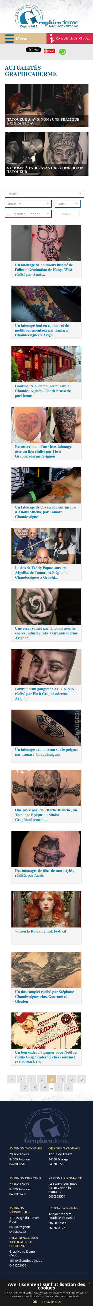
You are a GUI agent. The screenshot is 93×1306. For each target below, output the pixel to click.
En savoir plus (51, 1302)
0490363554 (56, 1196)
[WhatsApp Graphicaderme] (62, 51)
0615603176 (56, 1228)
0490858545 (17, 1164)
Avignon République (20, 1210)
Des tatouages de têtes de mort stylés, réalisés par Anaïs (44, 873)
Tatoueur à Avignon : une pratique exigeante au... (43, 121)
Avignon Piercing (25, 1178)
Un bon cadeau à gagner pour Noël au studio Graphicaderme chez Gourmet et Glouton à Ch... (46, 1056)
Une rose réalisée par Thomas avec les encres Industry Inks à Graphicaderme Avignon (46, 632)
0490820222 (17, 1231)
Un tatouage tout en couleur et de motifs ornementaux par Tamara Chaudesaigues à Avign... (42, 330)
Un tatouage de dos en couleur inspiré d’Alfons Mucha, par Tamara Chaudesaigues (45, 511)
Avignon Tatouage (25, 1148)
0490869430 (17, 1194)
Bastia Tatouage (63, 1208)
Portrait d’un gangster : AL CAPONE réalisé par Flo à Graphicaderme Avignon (46, 693)
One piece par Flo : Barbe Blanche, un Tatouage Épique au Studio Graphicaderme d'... (46, 814)
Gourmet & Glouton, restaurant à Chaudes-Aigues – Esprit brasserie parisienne (43, 390)
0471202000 (17, 1265)
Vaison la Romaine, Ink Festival (40, 931)
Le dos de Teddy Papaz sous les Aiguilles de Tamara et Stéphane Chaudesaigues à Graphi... (41, 572)
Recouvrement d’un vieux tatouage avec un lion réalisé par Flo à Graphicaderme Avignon (43, 451)
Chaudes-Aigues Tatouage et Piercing (23, 1242)
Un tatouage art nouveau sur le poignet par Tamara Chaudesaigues (46, 751)
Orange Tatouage (64, 1148)
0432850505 (56, 1164)
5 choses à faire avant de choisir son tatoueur (45, 169)
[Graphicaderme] (46, 16)
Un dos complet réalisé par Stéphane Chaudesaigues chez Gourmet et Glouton (44, 996)
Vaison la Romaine (65, 1178)
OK (34, 1301)
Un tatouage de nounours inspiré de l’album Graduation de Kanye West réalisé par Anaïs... (44, 269)
